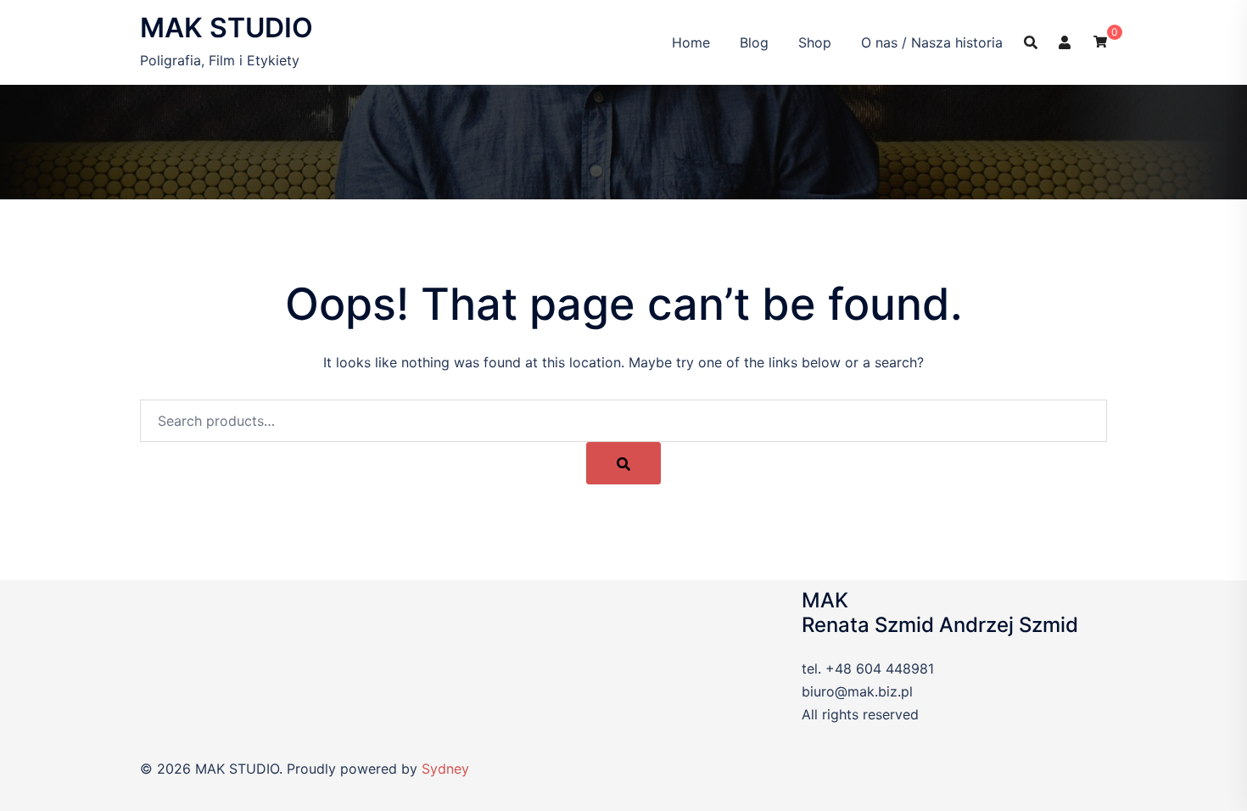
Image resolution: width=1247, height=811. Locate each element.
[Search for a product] (1030, 42)
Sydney (445, 768)
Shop (814, 42)
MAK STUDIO (226, 27)
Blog (754, 42)
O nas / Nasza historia (932, 42)
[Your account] (1065, 41)
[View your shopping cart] (1100, 40)
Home (691, 42)
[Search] (623, 463)
